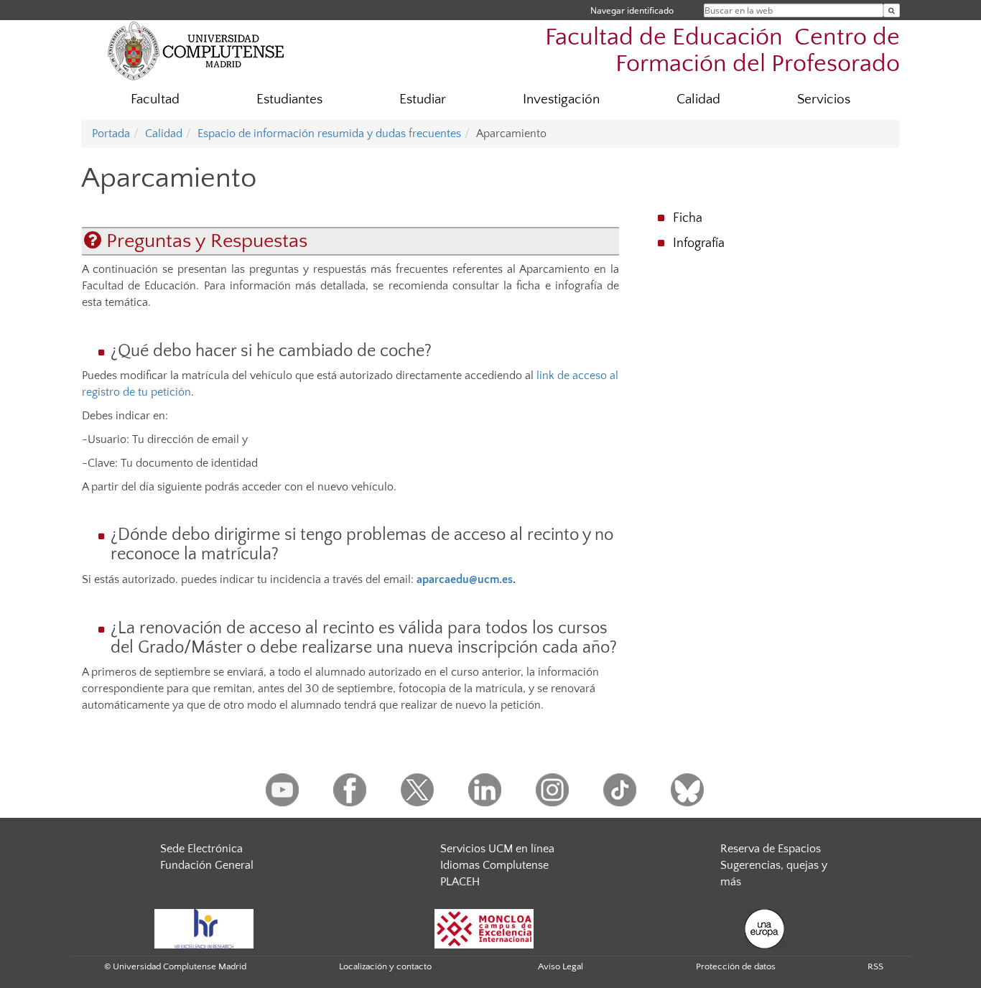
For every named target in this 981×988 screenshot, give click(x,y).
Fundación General (207, 865)
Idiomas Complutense (494, 865)
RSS (875, 966)
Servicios (823, 99)
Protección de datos (736, 966)
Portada (111, 133)
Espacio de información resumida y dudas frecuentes (329, 133)
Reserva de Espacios (770, 848)
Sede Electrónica (201, 848)
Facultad (155, 99)
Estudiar (422, 99)
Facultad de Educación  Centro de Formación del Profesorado (722, 51)
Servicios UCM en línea (497, 848)
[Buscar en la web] (891, 10)
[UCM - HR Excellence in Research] (204, 927)
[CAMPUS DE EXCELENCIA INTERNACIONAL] (484, 927)
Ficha (687, 218)
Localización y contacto (385, 966)
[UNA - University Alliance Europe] (764, 927)
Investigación (561, 99)
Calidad (698, 99)
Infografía (699, 243)
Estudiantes (289, 99)
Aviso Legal (560, 966)
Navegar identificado (632, 10)
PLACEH (460, 881)
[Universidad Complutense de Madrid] (196, 50)
